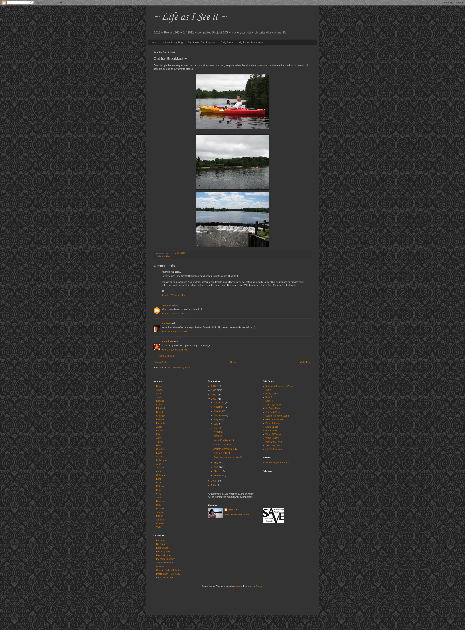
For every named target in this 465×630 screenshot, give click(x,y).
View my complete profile (237, 514)
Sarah (159, 497)
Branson (160, 501)
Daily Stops (227, 42)
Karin (158, 479)
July (216, 424)
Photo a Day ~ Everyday (168, 574)
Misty (158, 490)
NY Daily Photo (272, 408)
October (218, 411)
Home (154, 42)
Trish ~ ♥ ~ (233, 509)
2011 (214, 390)
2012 (214, 386)
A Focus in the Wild (274, 419)
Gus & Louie (271, 430)
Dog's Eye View (273, 404)
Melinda (160, 419)
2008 (214, 481)
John (158, 464)
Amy (158, 438)
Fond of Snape (272, 423)
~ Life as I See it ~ (189, 17)
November (219, 407)
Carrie (159, 404)
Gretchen (160, 416)
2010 (214, 394)
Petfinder (160, 540)
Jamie (159, 397)
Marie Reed (167, 341)
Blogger (259, 586)
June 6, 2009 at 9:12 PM (173, 295)
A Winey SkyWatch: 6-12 (225, 449)
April (216, 467)
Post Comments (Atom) (178, 367)
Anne (158, 393)
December (219, 402)
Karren (159, 430)
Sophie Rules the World (277, 416)
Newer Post (160, 362)
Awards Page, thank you (277, 462)
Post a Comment (166, 356)
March (217, 471)
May (216, 462)
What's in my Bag (173, 42)
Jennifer (160, 512)
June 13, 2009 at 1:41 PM (174, 349)
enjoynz (238, 586)
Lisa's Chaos (271, 427)
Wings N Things (273, 434)
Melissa (160, 486)
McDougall (161, 460)
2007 (214, 485)
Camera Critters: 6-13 (224, 444)
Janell (159, 427)
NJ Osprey (161, 544)
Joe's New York (272, 445)
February (218, 475)
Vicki (158, 527)
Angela (159, 390)
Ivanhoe (166, 323)
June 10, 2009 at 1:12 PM (174, 331)
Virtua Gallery (272, 438)
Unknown (166, 305)
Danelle (160, 412)
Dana (159, 386)
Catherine (161, 475)
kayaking (166, 256)
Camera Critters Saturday (168, 570)
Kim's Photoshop (164, 577)
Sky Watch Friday (164, 562)
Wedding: (218, 432)
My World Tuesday (165, 559)
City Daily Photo (273, 412)
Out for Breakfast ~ (222, 453)
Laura (159, 453)
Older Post (305, 362)
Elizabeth (160, 408)
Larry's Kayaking (273, 449)
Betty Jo (269, 397)
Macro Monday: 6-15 (223, 440)
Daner (268, 390)
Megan (159, 516)
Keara (159, 482)
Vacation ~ (218, 436)
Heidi (158, 445)
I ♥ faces (160, 566)
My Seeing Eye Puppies (201, 42)
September (219, 415)
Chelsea (160, 523)
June (216, 428)
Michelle (160, 508)
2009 (214, 399)
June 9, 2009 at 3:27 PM (173, 313)
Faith (158, 434)
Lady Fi (269, 401)
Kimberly (160, 423)
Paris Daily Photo (273, 442)
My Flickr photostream (251, 42)
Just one (160, 467)
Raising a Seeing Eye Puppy (279, 386)
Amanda (160, 519)
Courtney (160, 449)
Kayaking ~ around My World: (227, 457)
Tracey (159, 442)
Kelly (158, 493)
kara (158, 505)
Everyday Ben (272, 393)
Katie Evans (162, 548)
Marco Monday (163, 555)
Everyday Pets (163, 551)
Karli (158, 471)
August (217, 419)
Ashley (159, 456)
